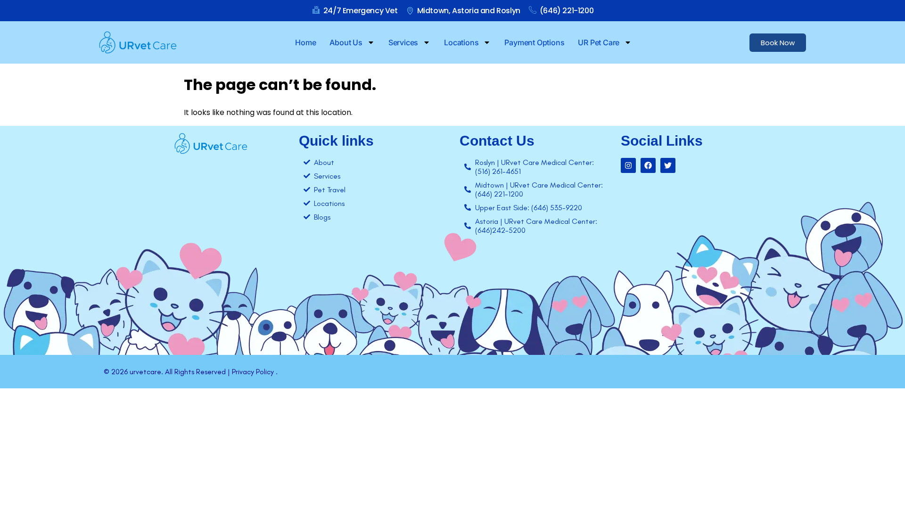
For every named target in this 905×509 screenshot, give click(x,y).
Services (403, 42)
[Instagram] (628, 165)
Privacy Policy (253, 371)
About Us (345, 42)
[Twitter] (667, 165)
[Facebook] (648, 165)
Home (305, 42)
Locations (461, 42)
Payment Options (534, 42)
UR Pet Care (598, 42)
